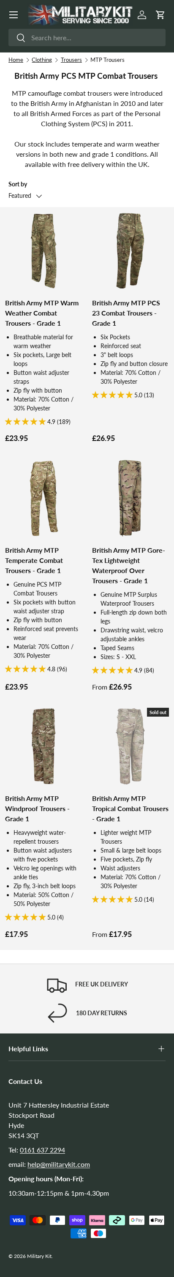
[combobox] (87, 37)
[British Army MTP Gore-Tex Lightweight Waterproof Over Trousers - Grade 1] (130, 498)
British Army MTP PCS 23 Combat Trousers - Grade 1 (126, 313)
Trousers (71, 59)
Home (15, 59)
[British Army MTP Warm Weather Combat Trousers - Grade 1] (43, 250)
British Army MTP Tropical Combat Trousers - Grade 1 (130, 808)
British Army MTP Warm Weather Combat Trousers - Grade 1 (42, 313)
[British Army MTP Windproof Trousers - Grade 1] (43, 746)
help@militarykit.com (58, 1164)
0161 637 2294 (42, 1150)
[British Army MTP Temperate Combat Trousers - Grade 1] (43, 498)
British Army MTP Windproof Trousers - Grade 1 (37, 808)
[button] (160, 15)
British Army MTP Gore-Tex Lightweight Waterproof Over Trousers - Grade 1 (128, 565)
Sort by (17, 184)
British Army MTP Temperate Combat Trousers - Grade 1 (34, 560)
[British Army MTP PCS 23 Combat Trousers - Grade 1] (130, 250)
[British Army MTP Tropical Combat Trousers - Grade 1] (130, 746)
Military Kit (39, 1256)
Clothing (42, 59)
